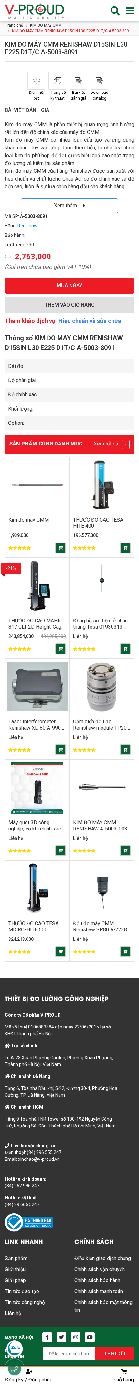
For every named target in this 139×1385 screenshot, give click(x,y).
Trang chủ (14, 25)
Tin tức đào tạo (22, 1291)
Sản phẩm (16, 1258)
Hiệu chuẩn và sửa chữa (90, 320)
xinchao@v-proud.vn (39, 1159)
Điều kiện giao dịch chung (102, 1258)
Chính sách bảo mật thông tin (103, 1306)
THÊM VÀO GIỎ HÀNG (70, 305)
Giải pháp (15, 1280)
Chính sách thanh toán (98, 1291)
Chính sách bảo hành (97, 1280)
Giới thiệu (15, 1269)
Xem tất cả (107, 444)
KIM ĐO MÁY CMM (46, 25)
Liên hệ (13, 1313)
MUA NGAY (69, 285)
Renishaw (27, 225)
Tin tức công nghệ (25, 1302)
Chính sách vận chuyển (99, 1269)
